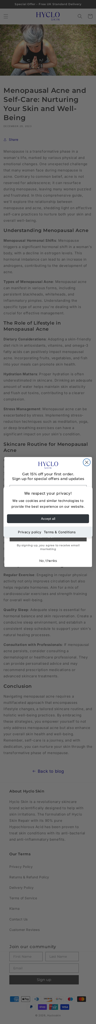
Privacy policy (29, 532)
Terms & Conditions (60, 532)
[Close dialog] (86, 462)
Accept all (48, 518)
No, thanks (48, 561)
